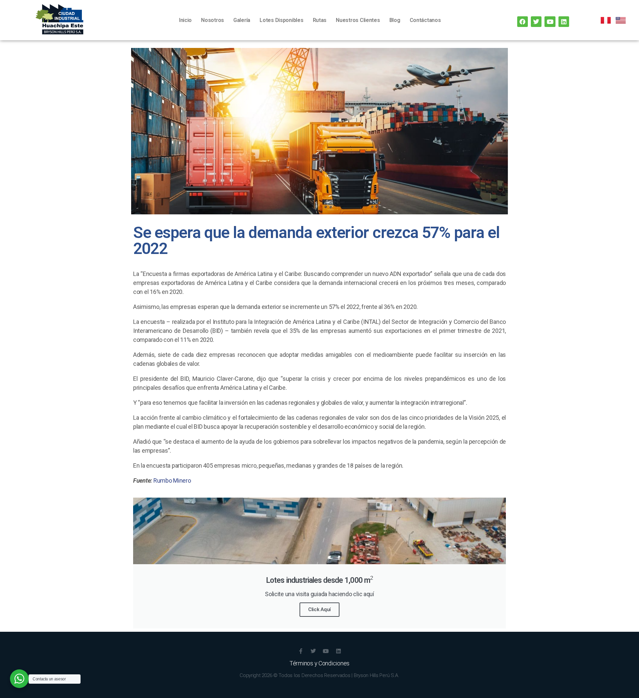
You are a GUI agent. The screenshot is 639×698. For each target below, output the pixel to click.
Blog (394, 20)
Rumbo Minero (172, 480)
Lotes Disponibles (281, 20)
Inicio (185, 20)
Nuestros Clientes (358, 20)
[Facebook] (522, 21)
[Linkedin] (563, 21)
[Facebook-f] (300, 651)
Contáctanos (425, 20)
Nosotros (212, 20)
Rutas (320, 20)
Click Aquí (319, 609)
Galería (241, 20)
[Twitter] (536, 21)
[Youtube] (549, 21)
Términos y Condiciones (319, 663)
